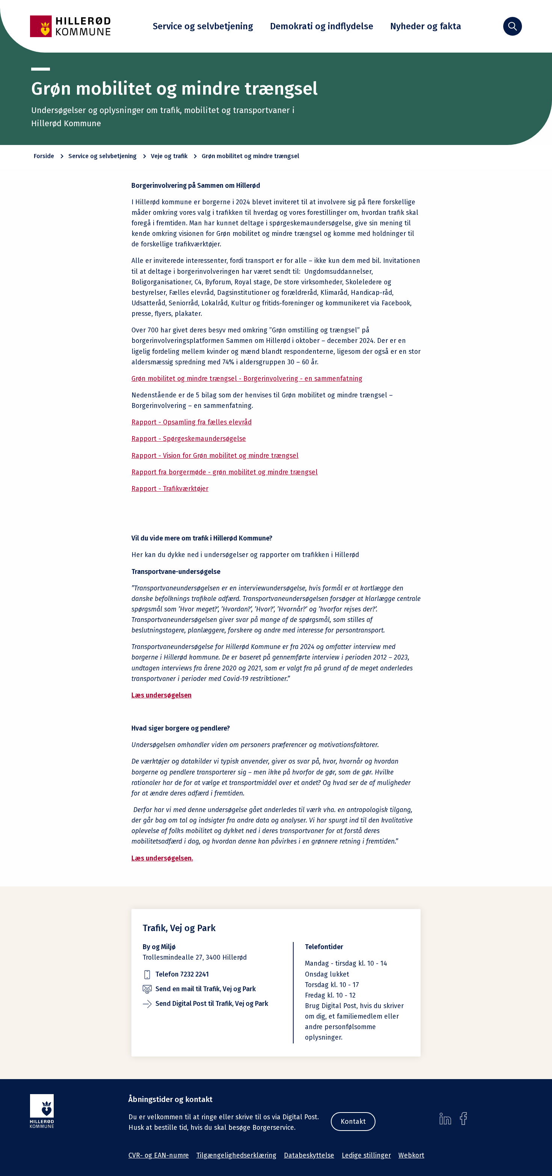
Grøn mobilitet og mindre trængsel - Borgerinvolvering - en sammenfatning (246, 379)
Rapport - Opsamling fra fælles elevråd (191, 422)
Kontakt (353, 1121)
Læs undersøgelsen (161, 695)
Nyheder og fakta (425, 26)
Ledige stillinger (366, 1155)
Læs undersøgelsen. (162, 858)
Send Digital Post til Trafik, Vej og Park (211, 1004)
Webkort (411, 1155)
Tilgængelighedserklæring (236, 1155)
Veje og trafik (169, 156)
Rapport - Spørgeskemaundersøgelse (188, 439)
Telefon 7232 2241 (182, 974)
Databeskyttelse (309, 1155)
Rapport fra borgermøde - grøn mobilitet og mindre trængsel (224, 472)
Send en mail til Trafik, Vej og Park (205, 989)
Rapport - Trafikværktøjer (169, 489)
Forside (44, 156)
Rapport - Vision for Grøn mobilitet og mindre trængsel (215, 456)
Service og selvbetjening (203, 26)
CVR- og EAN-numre (158, 1155)
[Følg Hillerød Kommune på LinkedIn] (445, 1118)
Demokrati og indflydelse (321, 26)
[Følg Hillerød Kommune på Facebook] (463, 1118)
